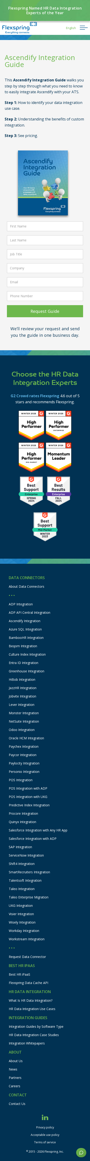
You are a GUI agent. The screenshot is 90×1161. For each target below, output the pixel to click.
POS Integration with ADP (28, 788)
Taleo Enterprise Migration (28, 897)
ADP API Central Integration (29, 612)
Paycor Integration (22, 755)
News (13, 1069)
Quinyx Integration (22, 822)
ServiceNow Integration (26, 855)
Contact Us (17, 1103)
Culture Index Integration (27, 654)
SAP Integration (20, 847)
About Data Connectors (26, 586)
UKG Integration (21, 905)
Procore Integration (23, 813)
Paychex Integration (24, 746)
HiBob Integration (22, 679)
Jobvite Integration (22, 696)
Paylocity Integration (24, 763)
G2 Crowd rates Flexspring (35, 395)
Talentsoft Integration (25, 880)
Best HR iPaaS (19, 974)
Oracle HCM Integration (26, 738)
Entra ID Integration (23, 663)
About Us (16, 1061)
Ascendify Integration (24, 621)
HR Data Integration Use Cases (32, 1009)
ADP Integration (21, 604)
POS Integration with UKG (28, 796)
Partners (15, 1077)
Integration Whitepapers (27, 1043)
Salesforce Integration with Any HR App (38, 830)
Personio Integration (24, 771)
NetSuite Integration (24, 721)
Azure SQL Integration (25, 629)
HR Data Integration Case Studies (34, 1035)
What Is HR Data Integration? (30, 1000)
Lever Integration (21, 704)
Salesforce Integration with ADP (33, 838)
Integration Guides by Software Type (36, 1026)
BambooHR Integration (26, 637)
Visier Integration (21, 914)
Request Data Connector (27, 956)
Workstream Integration (27, 939)
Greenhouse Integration (26, 671)
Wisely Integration (22, 922)
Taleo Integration (22, 889)
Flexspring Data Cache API (28, 983)
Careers (14, 1086)
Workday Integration (24, 930)
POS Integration (21, 780)
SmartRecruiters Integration (29, 872)
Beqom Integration (23, 646)
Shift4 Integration (22, 863)
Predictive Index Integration (29, 805)
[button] (71, 28)
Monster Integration (24, 713)
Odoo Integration (22, 729)
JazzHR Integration (22, 688)
